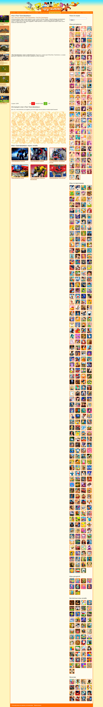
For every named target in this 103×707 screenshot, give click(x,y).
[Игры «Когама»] (89, 627)
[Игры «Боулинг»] (77, 610)
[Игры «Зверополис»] (77, 309)
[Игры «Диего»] (89, 286)
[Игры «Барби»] (72, 36)
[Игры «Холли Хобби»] (72, 543)
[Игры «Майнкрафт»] (72, 638)
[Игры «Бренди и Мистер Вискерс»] (77, 235)
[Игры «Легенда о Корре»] (72, 355)
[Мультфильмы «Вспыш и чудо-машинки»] (72, 689)
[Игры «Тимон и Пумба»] (83, 498)
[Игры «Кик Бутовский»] (72, 326)
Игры (12, 17)
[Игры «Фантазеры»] (83, 521)
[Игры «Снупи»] (77, 475)
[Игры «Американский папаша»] (72, 212)
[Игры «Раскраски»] (72, 661)
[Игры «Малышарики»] (72, 378)
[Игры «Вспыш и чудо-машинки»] (77, 252)
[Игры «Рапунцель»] (89, 441)
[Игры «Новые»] (77, 644)
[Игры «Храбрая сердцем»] (83, 543)
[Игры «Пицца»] (72, 127)
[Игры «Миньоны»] (72, 389)
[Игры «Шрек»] (83, 561)
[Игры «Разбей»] (83, 656)
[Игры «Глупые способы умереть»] (77, 616)
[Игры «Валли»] (89, 235)
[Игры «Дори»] (83, 298)
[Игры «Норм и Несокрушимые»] (72, 406)
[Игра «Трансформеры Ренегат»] (20, 160)
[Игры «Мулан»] (77, 401)
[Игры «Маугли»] (89, 378)
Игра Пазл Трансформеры (42, 17)
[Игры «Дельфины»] (72, 621)
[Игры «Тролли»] (77, 509)
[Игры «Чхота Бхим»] (83, 555)
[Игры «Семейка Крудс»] (72, 469)
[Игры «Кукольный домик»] (77, 76)
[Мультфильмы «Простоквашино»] (77, 700)
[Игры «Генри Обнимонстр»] (89, 258)
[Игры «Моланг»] (72, 395)
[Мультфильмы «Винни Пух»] (89, 683)
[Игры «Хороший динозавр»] (77, 543)
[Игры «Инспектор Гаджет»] (72, 315)
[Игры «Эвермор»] (72, 566)
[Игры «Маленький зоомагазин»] (89, 93)
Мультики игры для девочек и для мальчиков (22, 705)
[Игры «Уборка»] (89, 156)
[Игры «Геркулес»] (72, 263)
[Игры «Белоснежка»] (83, 223)
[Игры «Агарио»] (83, 604)
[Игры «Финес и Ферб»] (83, 526)
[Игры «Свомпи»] (89, 463)
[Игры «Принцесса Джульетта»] (83, 133)
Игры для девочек (21, 12)
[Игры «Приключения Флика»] (72, 441)
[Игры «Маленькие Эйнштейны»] (77, 372)
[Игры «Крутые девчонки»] (72, 349)
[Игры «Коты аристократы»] (72, 343)
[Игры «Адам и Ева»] (83, 201)
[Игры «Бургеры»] (89, 42)
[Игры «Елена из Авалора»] (72, 70)
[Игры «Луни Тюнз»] (89, 361)
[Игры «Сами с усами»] (72, 463)
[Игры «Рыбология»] (77, 458)
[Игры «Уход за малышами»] (77, 162)
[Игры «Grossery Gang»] (83, 195)
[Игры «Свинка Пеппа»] (83, 463)
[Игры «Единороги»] (89, 65)
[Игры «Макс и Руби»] (72, 372)
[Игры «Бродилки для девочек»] (83, 42)
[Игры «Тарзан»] (77, 492)
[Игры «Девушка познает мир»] (72, 59)
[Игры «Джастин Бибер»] (89, 59)
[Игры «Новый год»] (83, 644)
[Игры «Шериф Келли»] (89, 555)
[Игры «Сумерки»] (83, 150)
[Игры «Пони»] (89, 127)
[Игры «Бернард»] (89, 223)
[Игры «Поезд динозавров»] (89, 429)
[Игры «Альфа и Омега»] (83, 206)
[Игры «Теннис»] (83, 661)
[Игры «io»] (77, 604)
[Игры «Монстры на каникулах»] (77, 395)
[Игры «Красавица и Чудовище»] (77, 343)
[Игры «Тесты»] (77, 156)
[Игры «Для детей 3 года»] (83, 582)
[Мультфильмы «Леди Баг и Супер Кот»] (77, 695)
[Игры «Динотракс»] (72, 292)
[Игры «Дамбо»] (83, 275)
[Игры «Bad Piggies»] (72, 195)
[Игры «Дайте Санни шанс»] (89, 53)
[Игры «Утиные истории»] (72, 521)
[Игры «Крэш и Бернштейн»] (77, 349)
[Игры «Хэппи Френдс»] (72, 549)
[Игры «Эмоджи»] (72, 572)
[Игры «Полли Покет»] (83, 127)
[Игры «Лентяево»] (72, 361)
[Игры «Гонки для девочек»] (77, 53)
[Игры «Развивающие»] (89, 656)
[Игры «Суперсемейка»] (89, 481)
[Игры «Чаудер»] (89, 549)
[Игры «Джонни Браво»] (83, 286)
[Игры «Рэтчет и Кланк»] (83, 458)
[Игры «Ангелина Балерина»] (77, 212)
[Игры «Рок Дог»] (72, 458)
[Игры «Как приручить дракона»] (83, 315)
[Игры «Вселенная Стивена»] (72, 252)
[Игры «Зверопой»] (72, 309)
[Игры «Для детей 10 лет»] (72, 582)
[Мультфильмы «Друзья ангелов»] (83, 689)
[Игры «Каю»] (77, 321)
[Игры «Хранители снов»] (89, 543)
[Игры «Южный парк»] (77, 572)
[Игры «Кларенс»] (89, 326)
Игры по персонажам (33, 12)
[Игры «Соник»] (89, 475)
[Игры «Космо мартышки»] (77, 338)
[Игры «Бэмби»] (83, 235)
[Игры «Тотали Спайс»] (77, 503)
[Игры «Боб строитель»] (83, 229)
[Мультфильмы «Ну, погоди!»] (72, 700)
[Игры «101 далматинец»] (72, 189)
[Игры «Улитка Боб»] (77, 515)
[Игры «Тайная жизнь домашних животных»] (89, 486)
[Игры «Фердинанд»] (72, 526)
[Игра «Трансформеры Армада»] (39, 160)
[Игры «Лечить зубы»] (83, 82)
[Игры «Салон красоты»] (83, 139)
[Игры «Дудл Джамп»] (89, 621)
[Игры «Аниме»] (89, 30)
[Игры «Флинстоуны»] (72, 532)
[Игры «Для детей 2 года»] (77, 582)
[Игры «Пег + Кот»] (72, 418)
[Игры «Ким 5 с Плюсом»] (83, 326)
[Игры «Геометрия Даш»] (72, 616)
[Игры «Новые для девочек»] (89, 110)
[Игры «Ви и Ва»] (83, 47)
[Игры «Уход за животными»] (72, 162)
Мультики (78, 12)
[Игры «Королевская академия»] (89, 70)
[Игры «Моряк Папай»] (72, 401)
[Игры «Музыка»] (72, 110)
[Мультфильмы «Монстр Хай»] (83, 695)
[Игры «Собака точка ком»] (83, 475)
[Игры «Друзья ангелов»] (83, 65)
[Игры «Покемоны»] (77, 435)
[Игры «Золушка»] (89, 309)
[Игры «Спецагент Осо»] (72, 481)
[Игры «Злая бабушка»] (83, 309)
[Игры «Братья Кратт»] (72, 235)
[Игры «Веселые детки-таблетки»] (77, 47)
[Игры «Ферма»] (72, 667)
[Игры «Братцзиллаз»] (77, 42)
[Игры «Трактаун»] (83, 503)
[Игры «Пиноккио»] (77, 423)
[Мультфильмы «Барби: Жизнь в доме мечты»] (72, 683)
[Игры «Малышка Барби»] (72, 99)
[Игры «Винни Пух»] (83, 241)
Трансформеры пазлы (17, 178)
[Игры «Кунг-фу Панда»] (83, 349)
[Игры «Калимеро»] (89, 315)
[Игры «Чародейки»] (77, 167)
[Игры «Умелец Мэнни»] (83, 515)
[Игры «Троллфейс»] (83, 509)
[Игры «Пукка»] (77, 441)
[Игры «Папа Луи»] (72, 122)
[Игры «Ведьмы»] (72, 47)
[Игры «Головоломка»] (89, 263)
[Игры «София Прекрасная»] (77, 145)
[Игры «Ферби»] (89, 521)
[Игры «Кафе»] (83, 70)
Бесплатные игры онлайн (68, 12)
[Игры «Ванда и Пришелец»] (72, 241)
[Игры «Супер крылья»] (77, 481)
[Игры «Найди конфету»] (83, 638)
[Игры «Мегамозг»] (72, 383)
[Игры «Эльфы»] (89, 566)
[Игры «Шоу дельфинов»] (77, 561)
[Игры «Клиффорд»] (77, 332)
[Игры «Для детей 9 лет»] (72, 594)
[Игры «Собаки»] (72, 145)
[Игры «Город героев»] (72, 269)
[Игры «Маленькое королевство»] (83, 372)
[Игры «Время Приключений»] (83, 246)
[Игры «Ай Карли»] (77, 30)
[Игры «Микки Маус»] (83, 383)
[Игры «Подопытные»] (77, 429)
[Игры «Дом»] (89, 292)
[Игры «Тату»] (72, 156)
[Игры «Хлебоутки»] (89, 538)
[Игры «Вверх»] (77, 241)
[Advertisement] (33, 39)
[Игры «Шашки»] (72, 673)
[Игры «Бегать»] (89, 604)
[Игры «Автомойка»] (72, 30)
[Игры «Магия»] (77, 93)
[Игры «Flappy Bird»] (77, 195)
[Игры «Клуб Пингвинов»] (83, 332)
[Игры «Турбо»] (89, 509)
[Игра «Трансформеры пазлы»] (20, 176)
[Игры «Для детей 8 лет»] (89, 588)
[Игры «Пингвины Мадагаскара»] (72, 423)
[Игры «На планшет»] (77, 638)
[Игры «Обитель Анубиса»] (83, 406)
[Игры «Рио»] (72, 452)
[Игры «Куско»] (89, 349)
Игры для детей (44, 12)
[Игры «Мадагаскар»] (83, 366)
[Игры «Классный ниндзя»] (72, 332)
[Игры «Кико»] (77, 326)
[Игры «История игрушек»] (77, 315)
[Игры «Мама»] (89, 99)
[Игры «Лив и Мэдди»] (89, 82)
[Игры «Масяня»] (83, 378)
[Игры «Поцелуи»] (77, 133)
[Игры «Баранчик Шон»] (83, 218)
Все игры (13, 12)
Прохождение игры (87, 12)
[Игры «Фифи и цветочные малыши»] (89, 526)
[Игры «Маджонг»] (89, 633)
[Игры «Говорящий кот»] (83, 263)
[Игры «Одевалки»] (72, 116)
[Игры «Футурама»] (72, 538)
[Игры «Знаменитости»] (77, 70)
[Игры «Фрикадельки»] (89, 532)
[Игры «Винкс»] (89, 47)
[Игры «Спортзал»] (83, 145)
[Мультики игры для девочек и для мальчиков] (51, 11)
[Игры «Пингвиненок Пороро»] (89, 418)
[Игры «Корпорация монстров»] (72, 338)
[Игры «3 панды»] (77, 189)
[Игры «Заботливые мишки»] (83, 303)
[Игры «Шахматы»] (89, 667)
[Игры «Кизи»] (89, 321)
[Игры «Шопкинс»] (83, 173)
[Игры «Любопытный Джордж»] (77, 366)
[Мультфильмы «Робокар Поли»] (83, 700)
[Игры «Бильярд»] (72, 610)
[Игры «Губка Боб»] (89, 269)
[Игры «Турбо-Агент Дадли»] (72, 515)
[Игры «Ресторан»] (72, 139)
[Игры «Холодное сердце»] (72, 167)
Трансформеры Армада (37, 161)
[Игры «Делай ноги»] (77, 281)
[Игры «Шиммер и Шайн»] (72, 561)
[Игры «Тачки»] (83, 492)
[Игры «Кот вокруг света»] (72, 633)
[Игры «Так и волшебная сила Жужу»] (72, 492)
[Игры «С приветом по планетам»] (89, 458)
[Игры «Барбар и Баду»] (89, 218)
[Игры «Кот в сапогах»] (83, 338)
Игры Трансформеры (30, 17)
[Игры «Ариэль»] (89, 212)
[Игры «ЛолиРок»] (77, 87)
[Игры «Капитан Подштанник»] (72, 321)
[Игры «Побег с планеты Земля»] (89, 423)
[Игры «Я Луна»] (77, 179)
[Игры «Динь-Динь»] (77, 65)
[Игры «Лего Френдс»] (72, 82)
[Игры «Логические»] (83, 633)
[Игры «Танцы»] (89, 150)
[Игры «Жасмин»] (77, 303)
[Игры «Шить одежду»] (89, 167)
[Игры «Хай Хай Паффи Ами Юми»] (77, 538)
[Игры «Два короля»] (72, 281)
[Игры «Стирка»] (72, 150)
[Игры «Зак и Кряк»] (89, 303)
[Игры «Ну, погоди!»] (77, 406)
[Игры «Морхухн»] (89, 395)
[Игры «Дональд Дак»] (72, 298)
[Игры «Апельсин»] (83, 212)
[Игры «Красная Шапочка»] (83, 343)
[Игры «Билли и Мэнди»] (77, 229)
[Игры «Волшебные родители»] (89, 241)
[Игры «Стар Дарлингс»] (89, 145)
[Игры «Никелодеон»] (72, 644)
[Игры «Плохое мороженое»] (89, 650)
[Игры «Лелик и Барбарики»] (89, 355)
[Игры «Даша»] (89, 275)
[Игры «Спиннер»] (77, 661)
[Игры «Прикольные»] (77, 656)
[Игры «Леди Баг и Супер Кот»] (77, 82)
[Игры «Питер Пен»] (83, 423)
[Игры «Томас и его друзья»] (72, 503)
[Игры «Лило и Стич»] (77, 361)
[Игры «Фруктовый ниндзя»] (77, 667)
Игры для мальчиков (54, 12)
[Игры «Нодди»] (89, 401)
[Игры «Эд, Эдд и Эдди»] (77, 566)
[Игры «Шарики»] (83, 667)
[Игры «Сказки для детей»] (77, 594)
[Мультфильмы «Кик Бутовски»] (89, 689)
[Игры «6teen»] (83, 189)
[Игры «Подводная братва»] (72, 429)
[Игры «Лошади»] (83, 87)
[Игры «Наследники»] (83, 110)
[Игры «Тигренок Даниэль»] (77, 498)
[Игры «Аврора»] (77, 201)
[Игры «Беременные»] (83, 36)
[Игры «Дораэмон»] (77, 298)
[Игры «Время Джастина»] (77, 246)
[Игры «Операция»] (77, 116)
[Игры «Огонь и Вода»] (77, 412)
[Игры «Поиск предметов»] (72, 656)
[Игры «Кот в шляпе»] (89, 338)
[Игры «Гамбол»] (89, 252)
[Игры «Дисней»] (83, 621)
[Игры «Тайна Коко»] (83, 486)
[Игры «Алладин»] (77, 206)
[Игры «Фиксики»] (77, 526)
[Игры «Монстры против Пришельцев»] (83, 395)
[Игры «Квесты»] (83, 627)
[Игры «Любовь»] (89, 87)
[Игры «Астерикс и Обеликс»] (72, 218)
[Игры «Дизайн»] (72, 65)
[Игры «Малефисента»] (89, 372)
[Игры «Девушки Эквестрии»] (83, 59)
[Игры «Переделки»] (89, 122)
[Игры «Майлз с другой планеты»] (89, 366)
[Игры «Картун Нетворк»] (77, 627)
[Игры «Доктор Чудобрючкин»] (83, 292)
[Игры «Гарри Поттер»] (77, 258)
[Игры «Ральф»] (83, 441)
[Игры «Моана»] (89, 389)
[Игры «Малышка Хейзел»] (83, 99)
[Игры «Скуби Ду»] (83, 469)
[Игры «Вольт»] (72, 246)
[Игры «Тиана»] (72, 498)
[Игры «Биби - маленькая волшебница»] (72, 229)
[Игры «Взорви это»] (89, 610)
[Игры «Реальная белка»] (83, 446)
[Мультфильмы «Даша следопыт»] (77, 689)
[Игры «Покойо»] (83, 435)
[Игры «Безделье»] (77, 36)
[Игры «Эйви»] (72, 179)
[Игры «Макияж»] (83, 93)
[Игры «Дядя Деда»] (72, 303)
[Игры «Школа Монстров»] (77, 173)
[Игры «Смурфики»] (72, 475)
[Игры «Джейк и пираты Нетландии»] (83, 281)
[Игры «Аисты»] (89, 201)
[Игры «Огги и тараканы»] (72, 412)
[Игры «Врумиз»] (89, 246)
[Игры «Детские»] (77, 621)
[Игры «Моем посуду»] (89, 105)
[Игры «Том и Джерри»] (89, 498)
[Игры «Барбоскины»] (72, 223)
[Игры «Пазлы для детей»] (72, 650)
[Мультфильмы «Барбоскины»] (77, 683)
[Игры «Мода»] (83, 105)
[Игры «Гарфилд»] (83, 258)
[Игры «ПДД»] (83, 650)
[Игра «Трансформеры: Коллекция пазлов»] (58, 160)
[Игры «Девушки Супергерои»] (77, 59)
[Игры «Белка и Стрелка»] (77, 223)
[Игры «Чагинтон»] (77, 549)
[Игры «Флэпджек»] (77, 532)
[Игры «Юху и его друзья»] (83, 572)
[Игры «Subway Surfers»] (89, 195)
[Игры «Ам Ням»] (89, 206)
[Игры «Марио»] (77, 378)
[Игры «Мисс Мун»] (77, 389)
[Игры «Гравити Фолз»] (77, 269)
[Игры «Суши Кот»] (72, 486)
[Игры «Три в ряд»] (89, 661)
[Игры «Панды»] (89, 116)
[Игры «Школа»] (72, 173)
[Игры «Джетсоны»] (89, 281)
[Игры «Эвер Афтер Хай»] (89, 173)
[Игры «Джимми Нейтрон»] (72, 286)
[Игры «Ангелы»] (83, 30)
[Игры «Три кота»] (89, 503)
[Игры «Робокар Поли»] (77, 452)
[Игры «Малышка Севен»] (77, 99)
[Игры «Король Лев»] (89, 332)
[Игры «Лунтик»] (72, 366)
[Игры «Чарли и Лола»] (83, 549)
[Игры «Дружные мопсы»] (89, 298)
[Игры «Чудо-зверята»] (77, 555)
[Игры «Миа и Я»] (77, 105)
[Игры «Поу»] (89, 435)
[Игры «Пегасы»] (83, 122)
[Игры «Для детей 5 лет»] (72, 588)
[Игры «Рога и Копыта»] (83, 452)
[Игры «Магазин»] (72, 93)
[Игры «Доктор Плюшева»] (77, 292)
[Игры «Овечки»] (89, 644)
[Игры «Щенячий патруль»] (89, 561)
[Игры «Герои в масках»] (77, 263)
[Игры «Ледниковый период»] (83, 355)
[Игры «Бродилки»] (83, 610)
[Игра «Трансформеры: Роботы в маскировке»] (39, 176)
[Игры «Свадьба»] (89, 139)
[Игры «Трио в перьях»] (72, 509)
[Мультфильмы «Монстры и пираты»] (89, 695)
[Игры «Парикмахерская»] (77, 122)
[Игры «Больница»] (89, 36)
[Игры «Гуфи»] (77, 275)
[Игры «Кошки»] (72, 76)
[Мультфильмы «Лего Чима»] (72, 695)
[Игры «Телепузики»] (89, 492)
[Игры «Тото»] (83, 156)
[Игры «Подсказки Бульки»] (83, 429)
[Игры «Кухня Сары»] (83, 76)
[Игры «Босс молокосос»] (89, 229)
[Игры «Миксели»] (89, 383)
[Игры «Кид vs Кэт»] (83, 321)
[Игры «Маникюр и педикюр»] (72, 105)
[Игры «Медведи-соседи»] (77, 383)
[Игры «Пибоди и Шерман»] (83, 418)
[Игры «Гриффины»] (83, 269)
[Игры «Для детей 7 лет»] (83, 588)
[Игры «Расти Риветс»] (72, 446)
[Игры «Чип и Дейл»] (72, 555)
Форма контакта (37, 705)
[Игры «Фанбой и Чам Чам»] (77, 521)
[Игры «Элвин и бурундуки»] (83, 566)
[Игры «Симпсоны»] (77, 469)
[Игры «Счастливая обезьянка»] (77, 486)
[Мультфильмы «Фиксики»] (89, 700)
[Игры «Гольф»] (83, 616)
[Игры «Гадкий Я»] (83, 252)
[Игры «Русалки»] (77, 139)
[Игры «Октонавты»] (83, 412)
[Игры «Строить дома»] (77, 150)
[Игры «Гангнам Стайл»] (72, 258)
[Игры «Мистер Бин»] (83, 389)
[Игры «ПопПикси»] (72, 133)
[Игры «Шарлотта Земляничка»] (83, 167)
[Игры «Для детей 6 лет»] (77, 588)
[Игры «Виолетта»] (72, 53)
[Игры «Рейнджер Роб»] (89, 446)
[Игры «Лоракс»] (83, 361)
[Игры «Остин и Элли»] (83, 116)
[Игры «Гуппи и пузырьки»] (72, 275)
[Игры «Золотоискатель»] (72, 627)
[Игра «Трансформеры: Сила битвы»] (58, 176)
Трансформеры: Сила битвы (57, 178)
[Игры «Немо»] (83, 401)
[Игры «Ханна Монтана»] (89, 162)
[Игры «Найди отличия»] (89, 638)
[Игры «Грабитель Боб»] (89, 616)
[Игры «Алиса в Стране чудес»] (72, 206)
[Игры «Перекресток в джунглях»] (77, 418)
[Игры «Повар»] (77, 127)
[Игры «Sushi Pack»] (72, 201)
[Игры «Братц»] (72, 42)
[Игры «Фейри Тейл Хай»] (83, 162)
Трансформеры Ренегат (18, 161)
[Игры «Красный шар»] (77, 633)
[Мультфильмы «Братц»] (83, 683)
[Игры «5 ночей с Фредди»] (72, 604)
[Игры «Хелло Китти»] (83, 538)
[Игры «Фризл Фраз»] (83, 532)
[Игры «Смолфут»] (89, 469)
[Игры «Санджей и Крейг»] (77, 463)
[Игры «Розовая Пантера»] (89, 452)
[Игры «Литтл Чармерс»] (72, 87)
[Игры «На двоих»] (77, 110)
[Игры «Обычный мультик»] (89, 406)
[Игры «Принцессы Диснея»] (89, 133)
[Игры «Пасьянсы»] (77, 650)
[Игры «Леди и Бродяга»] (77, 355)
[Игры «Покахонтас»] (72, 435)
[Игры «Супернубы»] (83, 481)
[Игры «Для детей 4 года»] (89, 582)
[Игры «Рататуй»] (77, 446)
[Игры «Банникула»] (77, 218)
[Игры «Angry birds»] (89, 189)
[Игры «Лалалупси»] (89, 76)
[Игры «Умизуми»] (89, 515)
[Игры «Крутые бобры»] (89, 343)
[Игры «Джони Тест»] (77, 286)
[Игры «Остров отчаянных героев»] (89, 412)
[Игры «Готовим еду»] (83, 53)
